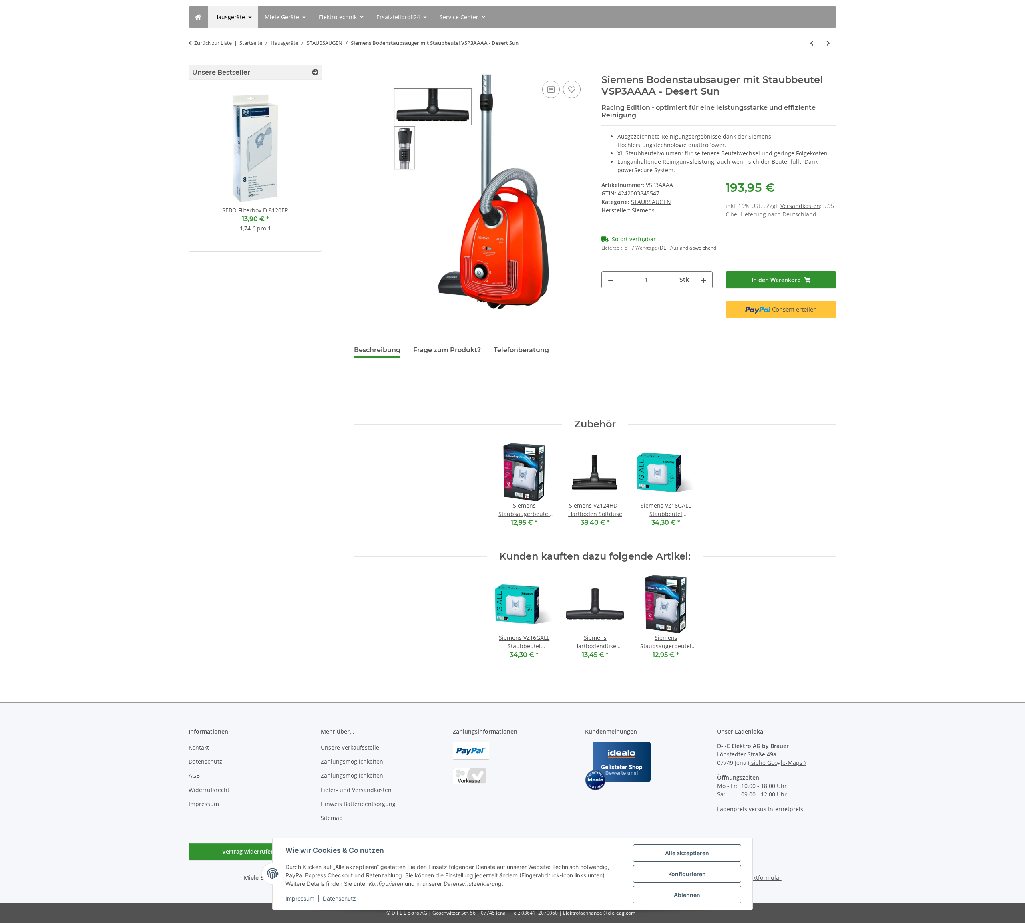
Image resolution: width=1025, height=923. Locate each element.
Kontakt (199, 747)
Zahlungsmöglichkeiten (352, 761)
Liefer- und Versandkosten (356, 790)
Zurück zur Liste (213, 42)
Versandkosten (800, 206)
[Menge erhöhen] (703, 280)
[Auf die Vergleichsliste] (551, 89)
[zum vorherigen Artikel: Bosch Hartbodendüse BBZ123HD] (812, 43)
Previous (208, 169)
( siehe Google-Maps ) (777, 762)
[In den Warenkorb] (360, 69)
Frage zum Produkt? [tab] (447, 350)
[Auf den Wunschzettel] (572, 89)
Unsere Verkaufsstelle (350, 747)
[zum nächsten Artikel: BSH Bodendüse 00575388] (828, 43)
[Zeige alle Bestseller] (315, 72)
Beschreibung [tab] (377, 350)
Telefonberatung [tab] (521, 350)
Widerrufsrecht (209, 790)
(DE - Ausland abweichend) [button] (688, 247)
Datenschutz (339, 898)
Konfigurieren (687, 874)
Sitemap (332, 818)
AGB (194, 775)
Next (301, 169)
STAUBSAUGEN (651, 202)
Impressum (299, 898)
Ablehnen (687, 894)
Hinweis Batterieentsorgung (358, 804)
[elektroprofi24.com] (198, 17)
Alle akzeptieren (687, 853)
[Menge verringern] (610, 280)
